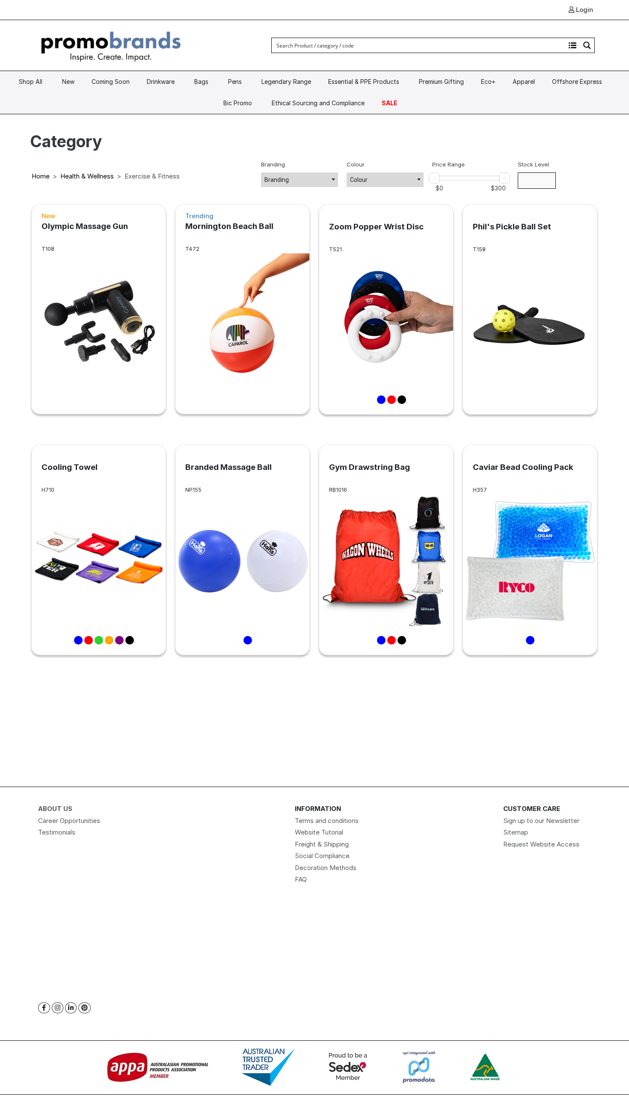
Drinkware (161, 81)
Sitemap (515, 832)
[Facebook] (44, 1008)
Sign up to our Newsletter (541, 821)
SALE (390, 103)
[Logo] (111, 45)
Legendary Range (286, 81)
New (68, 81)
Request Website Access (541, 844)
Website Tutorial (319, 832)
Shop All (30, 81)
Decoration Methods (325, 868)
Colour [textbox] (359, 179)
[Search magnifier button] (587, 45)
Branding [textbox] (276, 179)
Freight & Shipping (322, 844)
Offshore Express (577, 81)
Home (41, 176)
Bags (201, 81)
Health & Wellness (87, 176)
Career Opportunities (69, 821)
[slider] (434, 178)
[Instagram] (57, 1008)
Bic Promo (237, 103)
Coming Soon (111, 81)
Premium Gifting (441, 81)
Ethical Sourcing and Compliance (318, 103)
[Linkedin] (71, 1008)
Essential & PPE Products (363, 81)
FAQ (301, 879)
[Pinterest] (84, 1008)
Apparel (524, 81)
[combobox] (299, 179)
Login (583, 10)
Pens (235, 81)
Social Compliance (322, 856)
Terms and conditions (327, 821)
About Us (55, 809)
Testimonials (56, 832)
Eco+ (488, 81)
